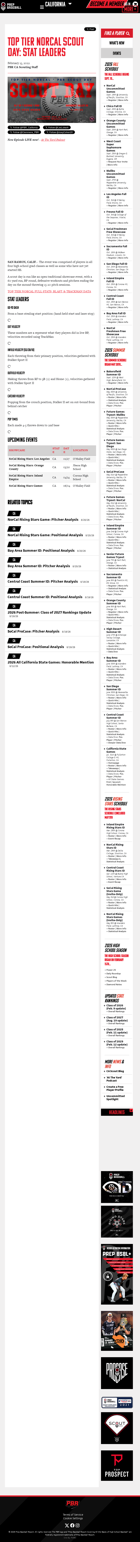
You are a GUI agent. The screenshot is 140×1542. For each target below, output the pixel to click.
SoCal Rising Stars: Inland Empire (26, 477)
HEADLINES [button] (117, 1112)
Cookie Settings (73, 1518)
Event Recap (114, 838)
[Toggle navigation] (41, 7)
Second (116, 782)
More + (130, 9)
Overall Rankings (116, 1011)
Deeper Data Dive (117, 742)
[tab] (117, 43)
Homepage (113, 763)
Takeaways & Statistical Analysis (115, 860)
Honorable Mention (116, 784)
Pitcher (118, 405)
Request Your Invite (118, 161)
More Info (123, 100)
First (108, 782)
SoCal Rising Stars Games (25, 486)
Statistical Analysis (117, 400)
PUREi (73, 1537)
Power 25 (111, 970)
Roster (111, 397)
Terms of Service (73, 1514)
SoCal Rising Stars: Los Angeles (29, 459)
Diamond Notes (114, 984)
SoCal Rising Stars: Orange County (26, 467)
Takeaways (113, 768)
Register (112, 100)
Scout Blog (111, 977)
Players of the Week (116, 981)
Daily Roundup (113, 973)
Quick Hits (113, 426)
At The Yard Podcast (53, 140)
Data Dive (113, 651)
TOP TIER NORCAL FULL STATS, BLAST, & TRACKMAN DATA (49, 291)
